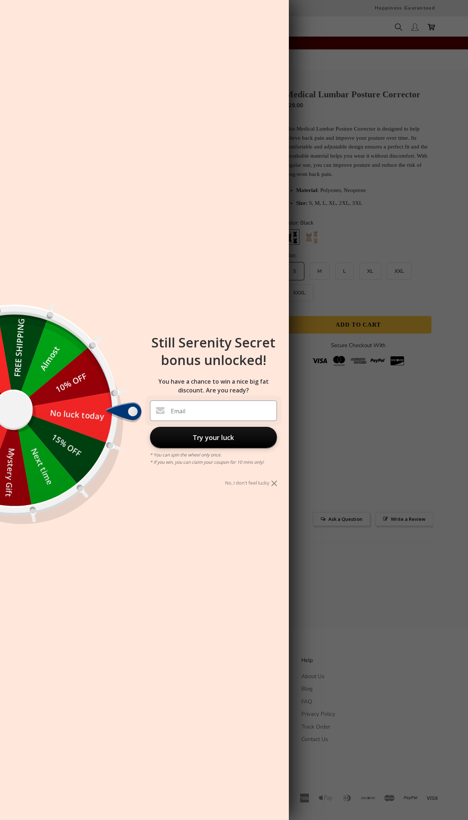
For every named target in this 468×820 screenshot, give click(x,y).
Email (178, 411)
